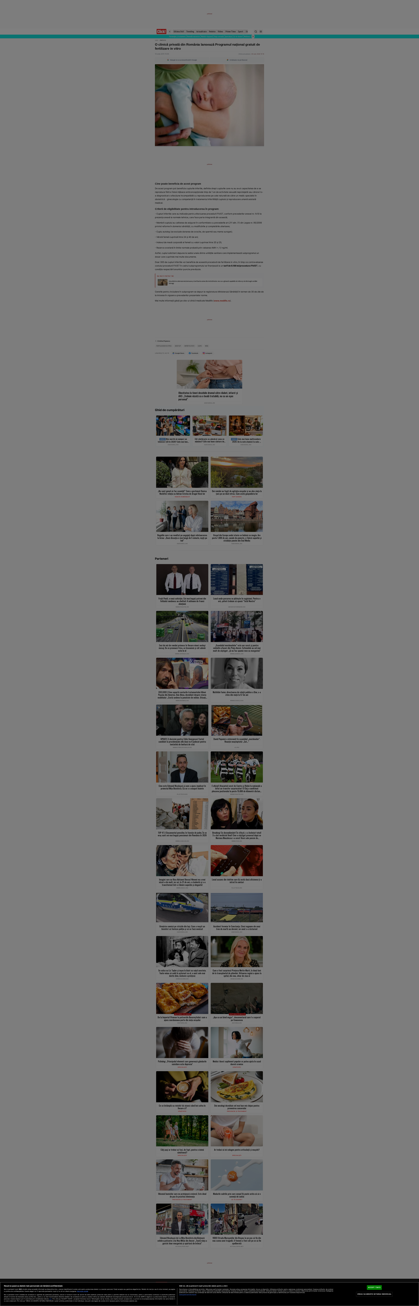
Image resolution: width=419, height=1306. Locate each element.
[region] (209, 1294)
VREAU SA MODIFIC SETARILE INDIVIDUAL (374, 1294)
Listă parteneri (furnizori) (187, 1295)
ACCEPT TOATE (374, 1287)
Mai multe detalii (82, 1291)
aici (50, 1299)
